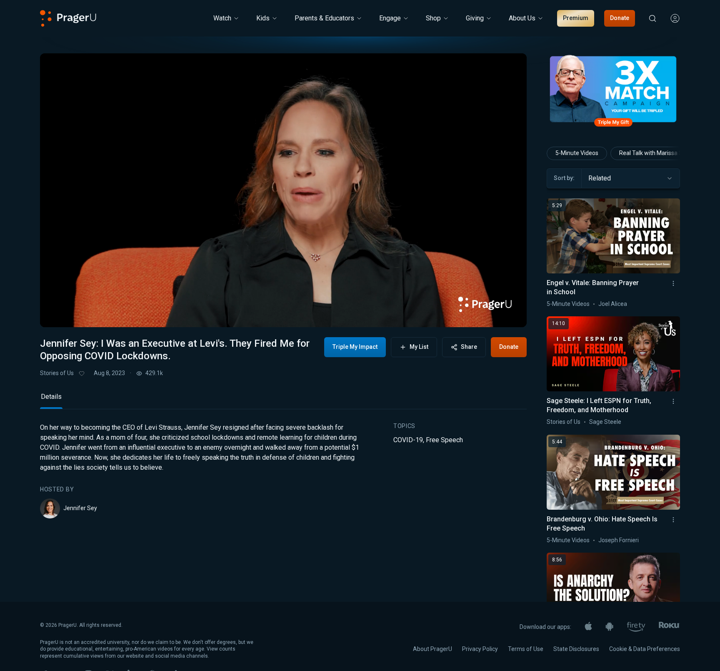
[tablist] (283, 400)
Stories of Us (57, 373)
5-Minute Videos (576, 153)
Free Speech (444, 440)
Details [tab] (51, 397)
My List (419, 346)
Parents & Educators (324, 18)
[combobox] (630, 178)
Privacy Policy (480, 649)
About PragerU (432, 649)
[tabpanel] (283, 470)
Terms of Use (525, 649)
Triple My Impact (355, 346)
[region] (283, 190)
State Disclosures (576, 649)
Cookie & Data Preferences (644, 649)
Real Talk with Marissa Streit (656, 153)
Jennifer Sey (80, 508)
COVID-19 (408, 440)
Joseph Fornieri (618, 540)
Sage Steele (605, 421)
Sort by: (564, 178)
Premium (575, 18)
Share (469, 346)
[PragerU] (68, 18)
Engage (390, 18)
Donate (619, 18)
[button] (57, 314)
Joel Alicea (612, 303)
